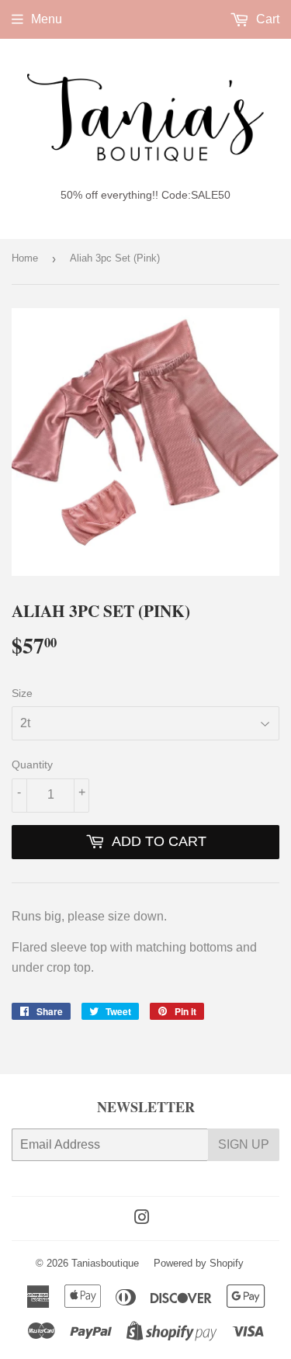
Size (22, 693)
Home (25, 258)
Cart (266, 19)
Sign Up (243, 1144)
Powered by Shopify (199, 1263)
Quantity (32, 764)
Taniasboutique (105, 1263)
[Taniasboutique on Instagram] (142, 1219)
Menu (46, 19)
